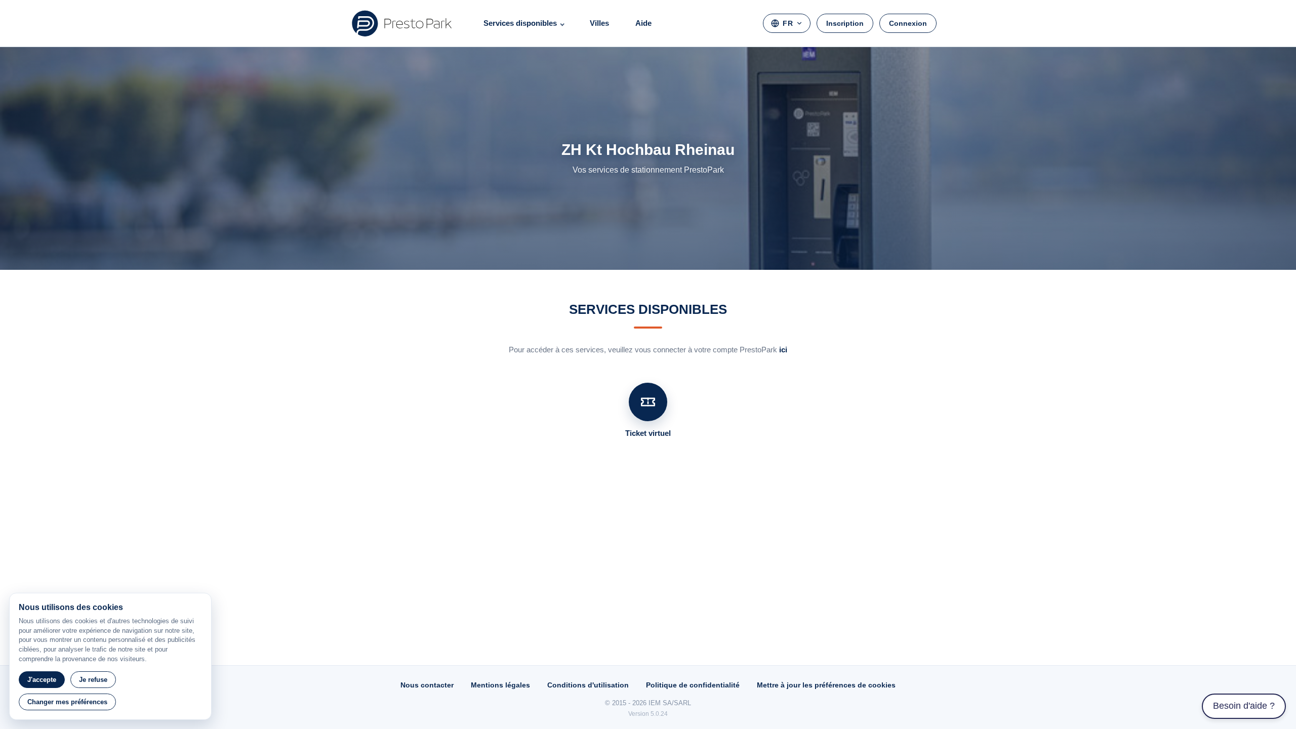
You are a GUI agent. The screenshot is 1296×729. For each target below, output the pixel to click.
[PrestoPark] (402, 23)
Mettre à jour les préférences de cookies (826, 685)
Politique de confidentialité (693, 685)
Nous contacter (427, 685)
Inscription (845, 23)
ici (783, 349)
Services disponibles (520, 23)
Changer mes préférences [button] (67, 702)
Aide (643, 23)
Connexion (908, 23)
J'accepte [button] (41, 679)
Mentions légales (500, 685)
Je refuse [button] (93, 679)
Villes (599, 23)
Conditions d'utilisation (588, 685)
